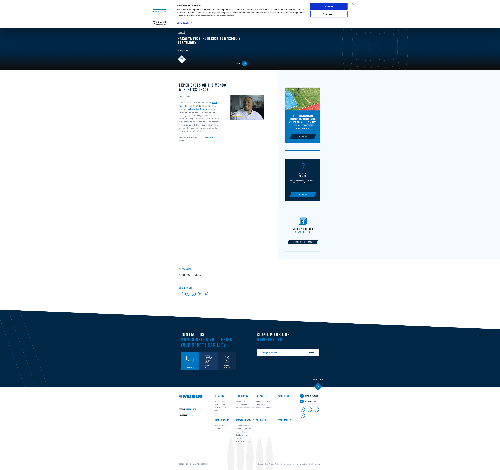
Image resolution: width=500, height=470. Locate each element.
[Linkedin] (303, 415)
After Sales (260, 405)
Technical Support (263, 408)
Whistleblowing (314, 464)
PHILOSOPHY (221, 405)
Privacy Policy (274, 464)
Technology (242, 396)
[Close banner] (353, 4)
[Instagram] (310, 409)
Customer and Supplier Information (294, 464)
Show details (183, 23)
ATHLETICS (184, 275)
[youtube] (317, 409)
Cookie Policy (263, 464)
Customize (327, 14)
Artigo (217, 429)
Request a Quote (263, 401)
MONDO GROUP (222, 420)
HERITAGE (219, 411)
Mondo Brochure (243, 441)
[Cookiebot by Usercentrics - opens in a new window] (159, 23)
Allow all (329, 6)
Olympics (199, 275)
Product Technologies (245, 408)
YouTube (208, 137)
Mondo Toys (220, 426)
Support (260, 396)
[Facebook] (303, 409)
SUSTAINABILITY (222, 408)
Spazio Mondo (283, 396)
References (282, 420)
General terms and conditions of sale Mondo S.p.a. (243, 429)
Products (261, 420)
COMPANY (219, 401)
